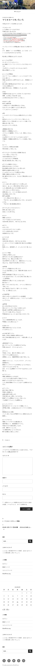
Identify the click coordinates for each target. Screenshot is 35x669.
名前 (4, 477)
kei (13, 17)
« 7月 (3, 609)
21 (17, 602)
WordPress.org (6, 573)
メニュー (18, 11)
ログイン (4, 563)
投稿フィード (6, 567)
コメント (5, 455)
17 (31, 599)
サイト (4, 494)
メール (5, 486)
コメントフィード (7, 570)
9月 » (7, 609)
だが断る (14, 4)
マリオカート (7, 440)
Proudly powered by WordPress (10, 665)
